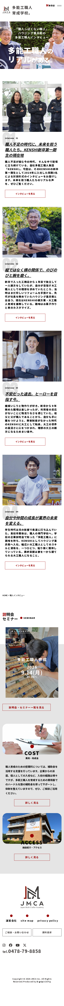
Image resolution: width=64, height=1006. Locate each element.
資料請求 (47, 932)
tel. (21, 951)
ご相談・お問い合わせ (17, 932)
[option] (32, 662)
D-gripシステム (44, 981)
